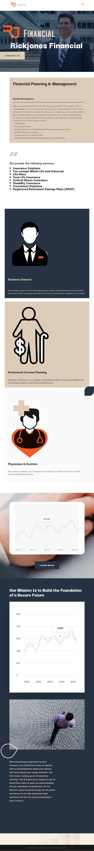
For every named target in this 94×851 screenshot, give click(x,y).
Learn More (47, 565)
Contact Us (12, 55)
